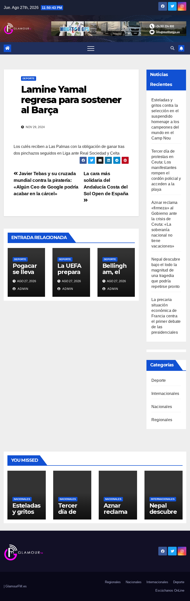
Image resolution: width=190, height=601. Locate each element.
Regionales (161, 420)
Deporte (29, 78)
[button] (172, 48)
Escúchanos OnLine (169, 590)
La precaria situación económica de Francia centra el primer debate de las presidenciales (166, 316)
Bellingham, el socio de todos (114, 275)
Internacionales (165, 393)
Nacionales (161, 407)
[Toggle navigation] (90, 48)
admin (22, 289)
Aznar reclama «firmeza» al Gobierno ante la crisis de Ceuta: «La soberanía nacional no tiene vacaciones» (164, 224)
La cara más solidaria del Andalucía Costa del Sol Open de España (106, 183)
